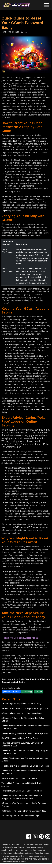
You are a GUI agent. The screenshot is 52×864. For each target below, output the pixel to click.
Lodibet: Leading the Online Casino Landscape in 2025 (25, 733)
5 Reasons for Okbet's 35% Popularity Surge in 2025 (25, 708)
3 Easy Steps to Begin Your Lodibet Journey (21, 703)
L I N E (39, 692)
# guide (24, 32)
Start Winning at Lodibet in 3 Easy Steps (19, 738)
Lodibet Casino (18, 658)
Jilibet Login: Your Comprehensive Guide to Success (25, 766)
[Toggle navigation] (47, 5)
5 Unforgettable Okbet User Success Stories (21, 791)
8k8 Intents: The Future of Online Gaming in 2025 (23, 811)
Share (7, 692)
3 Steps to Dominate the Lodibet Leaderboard (21, 713)
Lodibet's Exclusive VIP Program (23, 527)
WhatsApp (28, 692)
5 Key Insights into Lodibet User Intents (19, 778)
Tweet (16, 692)
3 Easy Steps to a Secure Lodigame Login (20, 816)
